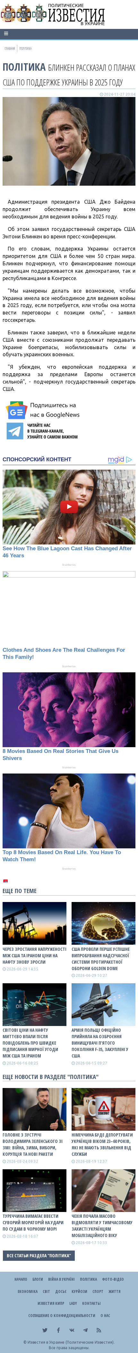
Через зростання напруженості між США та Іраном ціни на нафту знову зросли (34, 955)
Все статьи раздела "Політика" (39, 1255)
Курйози (79, 1291)
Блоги (37, 1279)
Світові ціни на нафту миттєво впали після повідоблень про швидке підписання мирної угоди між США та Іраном (30, 1043)
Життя (114, 1291)
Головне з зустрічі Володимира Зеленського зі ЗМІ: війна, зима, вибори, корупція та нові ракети (33, 1144)
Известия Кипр (51, 1303)
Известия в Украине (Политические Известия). (71, 1342)
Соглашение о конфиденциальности (61, 1315)
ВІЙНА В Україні (61, 1279)
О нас (105, 1315)
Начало (20, 1279)
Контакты (91, 1303)
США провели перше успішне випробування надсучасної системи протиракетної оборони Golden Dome (101, 958)
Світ (46, 1291)
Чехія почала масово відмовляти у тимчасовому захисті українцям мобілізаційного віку (102, 1225)
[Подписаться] (43, 410)
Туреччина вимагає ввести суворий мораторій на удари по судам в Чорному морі (33, 1222)
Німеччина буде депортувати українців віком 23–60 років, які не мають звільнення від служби (102, 1144)
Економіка (28, 1291)
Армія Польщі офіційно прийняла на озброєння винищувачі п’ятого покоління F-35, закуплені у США (100, 1043)
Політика (24, 67)
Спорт (97, 1291)
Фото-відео (113, 1279)
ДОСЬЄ (60, 1291)
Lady (73, 1303)
